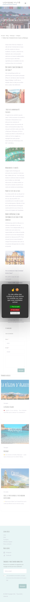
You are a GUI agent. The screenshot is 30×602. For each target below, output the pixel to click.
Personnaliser (15, 313)
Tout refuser (15, 310)
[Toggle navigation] (25, 3)
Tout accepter (16, 306)
